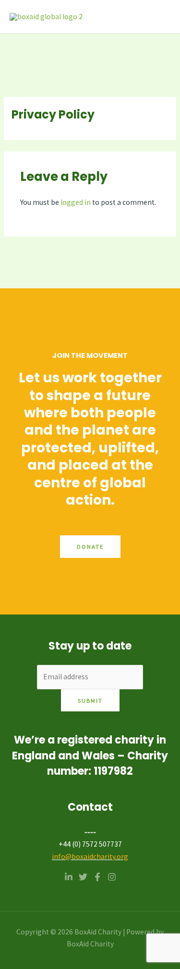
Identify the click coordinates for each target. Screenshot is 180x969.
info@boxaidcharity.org (90, 856)
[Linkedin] (68, 877)
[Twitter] (83, 877)
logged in (75, 202)
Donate (90, 546)
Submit (90, 700)
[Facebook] (97, 877)
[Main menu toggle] (160, 16)
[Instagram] (112, 877)
